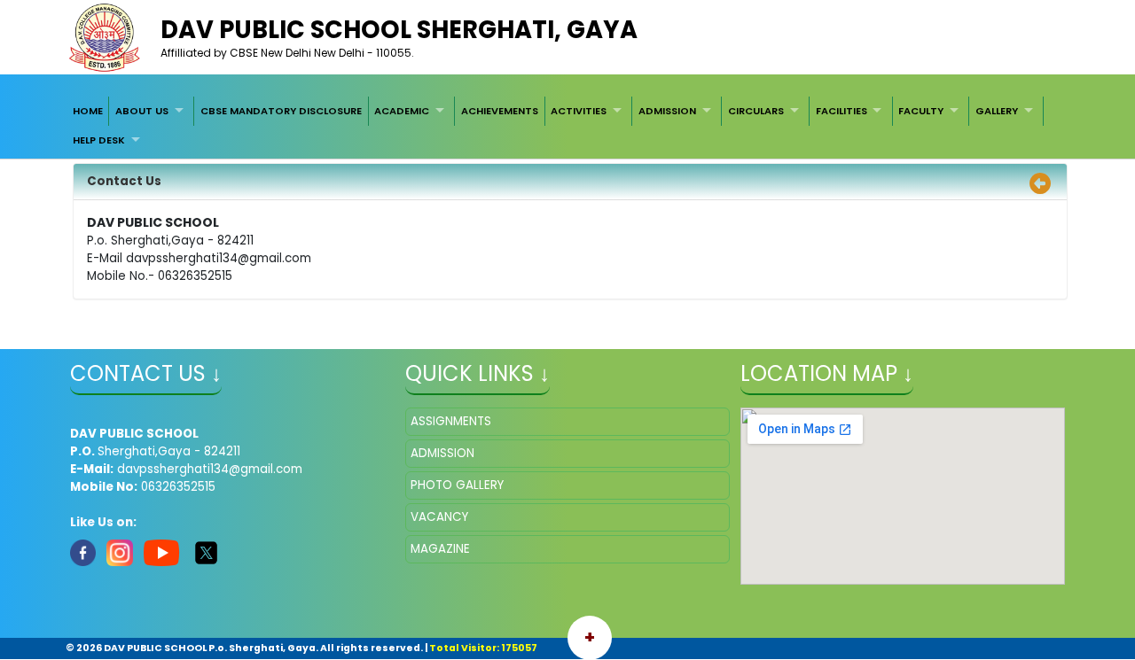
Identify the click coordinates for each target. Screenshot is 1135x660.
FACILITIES (841, 111)
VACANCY (439, 517)
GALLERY (996, 111)
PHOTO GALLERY (457, 485)
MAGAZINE (440, 548)
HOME (88, 111)
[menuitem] (88, 111)
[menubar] (567, 125)
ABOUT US (141, 111)
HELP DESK (99, 140)
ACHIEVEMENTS (499, 111)
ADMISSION (667, 111)
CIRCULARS (756, 111)
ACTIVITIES (579, 111)
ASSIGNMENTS (451, 421)
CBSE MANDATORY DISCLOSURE (281, 111)
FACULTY (920, 111)
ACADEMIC (401, 111)
